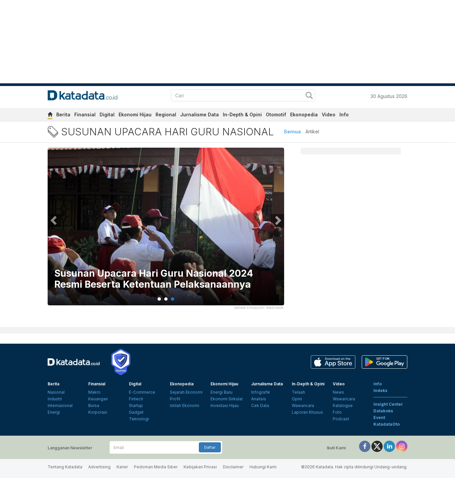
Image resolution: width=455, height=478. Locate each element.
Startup (136, 405)
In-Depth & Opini (242, 114)
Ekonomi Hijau (135, 114)
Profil (175, 398)
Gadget (136, 412)
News (338, 392)
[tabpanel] (166, 231)
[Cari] (309, 96)
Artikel (312, 131)
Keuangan (98, 398)
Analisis (258, 398)
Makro (94, 392)
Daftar (210, 447)
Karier (122, 466)
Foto (337, 412)
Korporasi (97, 412)
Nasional (56, 392)
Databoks (383, 410)
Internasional (60, 405)
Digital (107, 114)
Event (379, 417)
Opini (297, 398)
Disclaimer (233, 466)
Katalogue (343, 405)
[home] (50, 115)
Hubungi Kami (262, 466)
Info (344, 114)
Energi (54, 412)
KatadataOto (386, 424)
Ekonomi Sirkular (227, 398)
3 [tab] (172, 299)
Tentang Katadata (65, 466)
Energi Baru (221, 392)
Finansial (85, 114)
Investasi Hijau (225, 405)
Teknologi (139, 418)
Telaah (298, 392)
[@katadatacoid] (401, 445)
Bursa (93, 405)
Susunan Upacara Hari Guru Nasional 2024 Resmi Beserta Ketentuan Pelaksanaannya (153, 279)
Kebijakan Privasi (200, 466)
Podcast (341, 418)
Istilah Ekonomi (184, 405)
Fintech (136, 398)
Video (328, 114)
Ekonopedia (304, 114)
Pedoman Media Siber (156, 466)
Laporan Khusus (307, 412)
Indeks (380, 390)
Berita (63, 114)
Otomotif (276, 114)
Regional (166, 114)
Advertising (99, 466)
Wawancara (303, 405)
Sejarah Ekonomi (186, 392)
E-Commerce (142, 392)
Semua (292, 131)
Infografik (260, 392)
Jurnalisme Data (199, 114)
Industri (55, 398)
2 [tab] (166, 299)
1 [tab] (159, 299)
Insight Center (388, 404)
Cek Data (260, 405)
